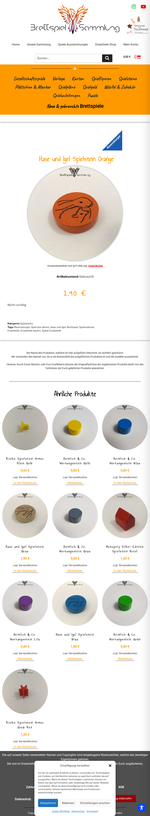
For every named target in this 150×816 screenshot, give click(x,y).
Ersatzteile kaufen (30, 330)
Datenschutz (78, 811)
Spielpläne (66, 87)
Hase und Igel (58, 327)
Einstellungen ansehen (95, 803)
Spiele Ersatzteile (51, 330)
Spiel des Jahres (40, 327)
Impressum (92, 811)
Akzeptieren (48, 803)
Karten (78, 78)
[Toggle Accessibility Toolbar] (141, 807)
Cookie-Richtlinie (61, 811)
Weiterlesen (75, 483)
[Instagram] (134, 6)
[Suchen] (107, 58)
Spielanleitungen (66, 95)
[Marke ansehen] (112, 149)
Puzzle (92, 95)
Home (16, 44)
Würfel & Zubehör (119, 87)
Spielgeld (89, 87)
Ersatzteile (13, 330)
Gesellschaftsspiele (29, 78)
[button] (110, 765)
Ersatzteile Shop (105, 44)
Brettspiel (72, 327)
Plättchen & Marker (32, 87)
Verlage (58, 78)
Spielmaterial (86, 327)
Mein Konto (130, 44)
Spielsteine (127, 78)
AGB (121, 787)
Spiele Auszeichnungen (73, 44)
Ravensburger (22, 327)
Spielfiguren (101, 78)
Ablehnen (68, 803)
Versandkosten (95, 266)
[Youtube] (143, 6)
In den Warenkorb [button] (25, 483)
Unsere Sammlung (39, 44)
